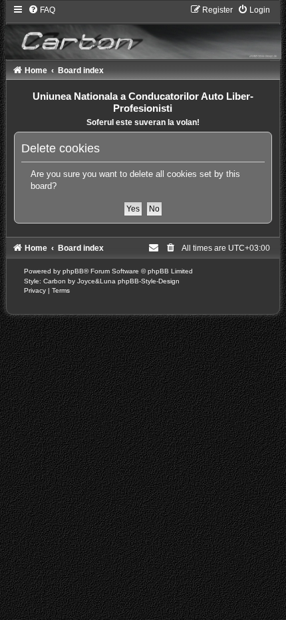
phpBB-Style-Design (149, 281)
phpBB (73, 271)
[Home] (143, 31)
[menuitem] (41, 10)
